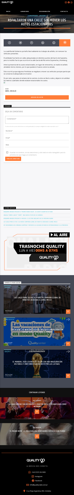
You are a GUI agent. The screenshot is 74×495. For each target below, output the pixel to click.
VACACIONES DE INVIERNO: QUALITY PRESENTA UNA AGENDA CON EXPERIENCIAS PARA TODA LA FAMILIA (37, 331)
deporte (7, 287)
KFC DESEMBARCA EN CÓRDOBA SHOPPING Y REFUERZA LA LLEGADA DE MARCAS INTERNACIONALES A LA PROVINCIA (36, 225)
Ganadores (25, 11)
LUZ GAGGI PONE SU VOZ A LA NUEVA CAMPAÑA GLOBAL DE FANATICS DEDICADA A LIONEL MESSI (30, 222)
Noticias (43, 15)
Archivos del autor (37, 97)
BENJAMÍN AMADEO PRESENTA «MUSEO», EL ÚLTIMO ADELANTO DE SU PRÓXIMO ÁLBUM (28, 218)
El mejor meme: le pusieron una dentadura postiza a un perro (37, 431)
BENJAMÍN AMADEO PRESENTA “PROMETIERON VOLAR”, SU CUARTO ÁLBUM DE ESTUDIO (28, 212)
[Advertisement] (37, 186)
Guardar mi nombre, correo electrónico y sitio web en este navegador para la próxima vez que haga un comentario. (37, 152)
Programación (44, 11)
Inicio (8, 11)
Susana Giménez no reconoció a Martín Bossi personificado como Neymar (37, 405)
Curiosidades (33, 15)
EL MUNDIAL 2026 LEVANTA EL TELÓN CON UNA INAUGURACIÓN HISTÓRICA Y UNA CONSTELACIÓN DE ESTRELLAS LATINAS (37, 363)
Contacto (64, 11)
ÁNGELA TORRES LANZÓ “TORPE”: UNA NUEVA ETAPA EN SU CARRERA (23, 215)
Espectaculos (9, 319)
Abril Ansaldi (10, 91)
